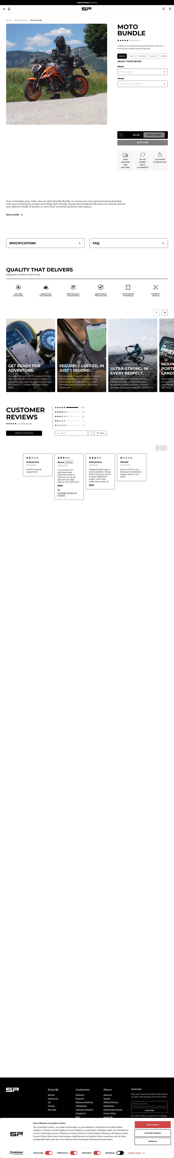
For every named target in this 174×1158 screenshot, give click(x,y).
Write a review (24, 433)
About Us (107, 1095)
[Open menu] (4, 8)
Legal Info (107, 1117)
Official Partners (110, 1102)
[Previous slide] (157, 312)
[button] (70, 407)
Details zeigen (135, 1153)
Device (122, 56)
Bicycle (51, 1095)
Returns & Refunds (84, 1102)
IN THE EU (87, 3)
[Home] (86, 9)
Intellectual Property (112, 1109)
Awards (106, 1098)
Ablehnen (152, 1141)
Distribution (109, 1106)
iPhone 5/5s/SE (21, 20)
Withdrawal (81, 1106)
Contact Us (81, 1113)
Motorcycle (53, 1098)
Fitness (51, 1106)
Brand (121, 66)
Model (121, 78)
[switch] (73, 1153)
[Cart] (169, 8)
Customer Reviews (84, 1109)
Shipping (80, 1095)
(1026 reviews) (134, 40)
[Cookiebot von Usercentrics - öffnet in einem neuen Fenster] (16, 1153)
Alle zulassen (153, 1124)
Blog (78, 1117)
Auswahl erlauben (153, 1133)
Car (49, 1102)
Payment (80, 1098)
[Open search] (163, 8)
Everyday (52, 1109)
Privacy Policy (109, 1113)
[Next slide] (165, 312)
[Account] (9, 8)
